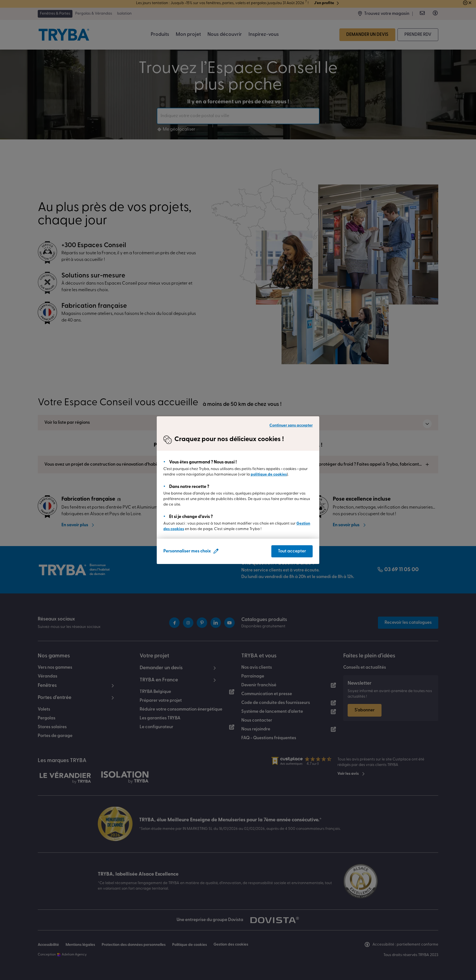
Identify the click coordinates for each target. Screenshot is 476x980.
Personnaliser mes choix (187, 551)
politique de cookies (269, 475)
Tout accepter (292, 551)
